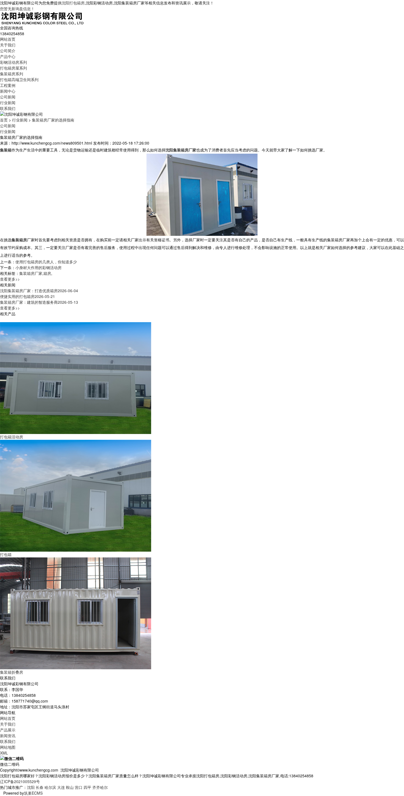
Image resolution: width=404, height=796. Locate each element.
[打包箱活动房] (75, 377)
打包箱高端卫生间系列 (19, 79)
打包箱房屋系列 (13, 68)
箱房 (47, 273)
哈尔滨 (50, 787)
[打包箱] (75, 495)
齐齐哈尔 (100, 787)
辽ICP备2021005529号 (20, 781)
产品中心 (7, 56)
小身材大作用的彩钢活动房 (38, 267)
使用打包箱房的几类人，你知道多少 (46, 261)
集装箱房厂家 (30, 273)
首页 (4, 120)
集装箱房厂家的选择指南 (53, 120)
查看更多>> (10, 279)
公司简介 (7, 50)
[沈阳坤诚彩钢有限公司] (42, 17)
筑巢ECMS (33, 793)
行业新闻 (7, 102)
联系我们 (7, 108)
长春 (39, 787)
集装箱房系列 (11, 73)
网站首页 (7, 39)
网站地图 (7, 747)
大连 (61, 787)
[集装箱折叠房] (75, 612)
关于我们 (7, 45)
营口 (78, 787)
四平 (87, 787)
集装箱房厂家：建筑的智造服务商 (39, 302)
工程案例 (7, 85)
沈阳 (31, 787)
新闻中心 (7, 91)
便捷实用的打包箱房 (27, 296)
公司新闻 (7, 97)
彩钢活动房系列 (13, 62)
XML (4, 753)
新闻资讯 (7, 735)
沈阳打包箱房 (73, 2)
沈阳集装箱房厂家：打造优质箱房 (39, 290)
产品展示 (7, 730)
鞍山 (70, 787)
